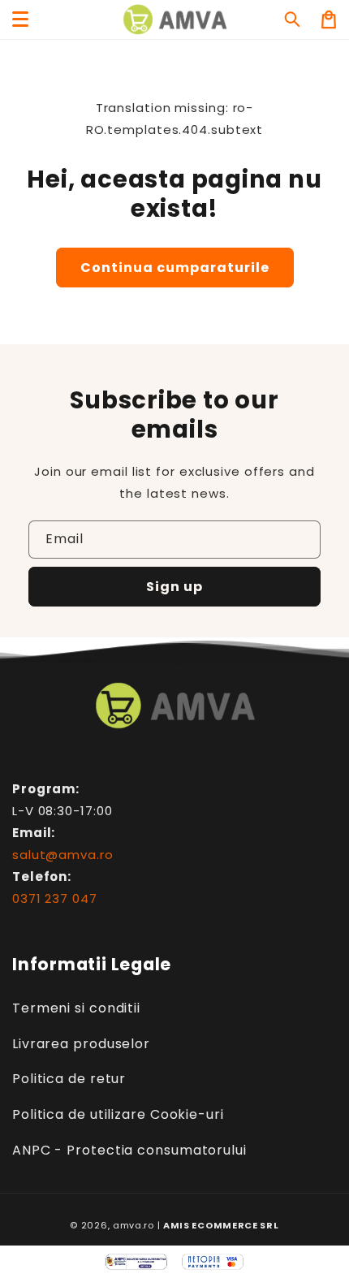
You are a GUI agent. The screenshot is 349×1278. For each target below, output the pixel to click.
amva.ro (133, 1225)
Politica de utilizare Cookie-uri (118, 1114)
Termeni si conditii (76, 1008)
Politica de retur (69, 1078)
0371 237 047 (54, 898)
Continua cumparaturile (174, 267)
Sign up (174, 586)
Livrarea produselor (81, 1043)
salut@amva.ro (63, 854)
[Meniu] (20, 19)
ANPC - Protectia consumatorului (129, 1150)
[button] (293, 19)
